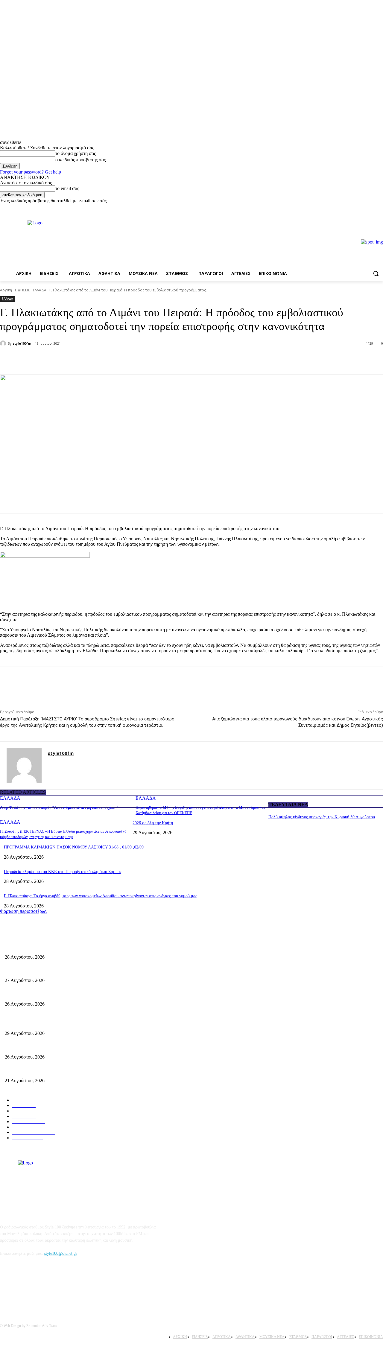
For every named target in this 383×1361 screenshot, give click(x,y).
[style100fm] (4, 343)
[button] (376, 273)
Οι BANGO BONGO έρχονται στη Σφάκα (40, 970)
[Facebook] (371, 207)
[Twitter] (79, 359)
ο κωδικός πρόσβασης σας (80, 159)
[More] (101, 359)
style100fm (22, 343)
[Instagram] (379, 207)
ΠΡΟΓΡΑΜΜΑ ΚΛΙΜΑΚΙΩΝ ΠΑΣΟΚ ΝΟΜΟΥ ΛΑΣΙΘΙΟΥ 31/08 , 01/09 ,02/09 (74, 847)
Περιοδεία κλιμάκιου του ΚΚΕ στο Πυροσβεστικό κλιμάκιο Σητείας (62, 871)
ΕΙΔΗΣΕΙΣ (22, 290)
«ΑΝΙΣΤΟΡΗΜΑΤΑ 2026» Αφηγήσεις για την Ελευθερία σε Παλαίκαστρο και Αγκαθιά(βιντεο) (86, 994)
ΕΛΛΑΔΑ (39, 290)
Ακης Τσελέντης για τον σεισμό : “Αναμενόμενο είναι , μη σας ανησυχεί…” (59, 807)
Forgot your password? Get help (30, 171)
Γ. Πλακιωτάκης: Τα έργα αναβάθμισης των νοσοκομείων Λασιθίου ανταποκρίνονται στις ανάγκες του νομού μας (100, 896)
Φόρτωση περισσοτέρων (23, 911)
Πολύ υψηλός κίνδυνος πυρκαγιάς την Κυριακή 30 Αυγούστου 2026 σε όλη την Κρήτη (79, 1023)
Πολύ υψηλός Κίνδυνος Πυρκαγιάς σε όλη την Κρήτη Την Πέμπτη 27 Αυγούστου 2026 (80, 1047)
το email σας (67, 188)
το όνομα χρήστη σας (75, 153)
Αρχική (6, 290)
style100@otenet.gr (60, 1253)
